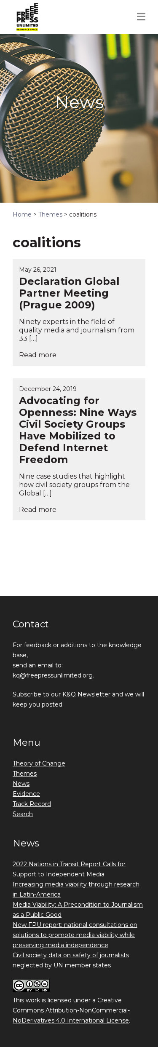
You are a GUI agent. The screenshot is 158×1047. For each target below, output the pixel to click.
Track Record (32, 804)
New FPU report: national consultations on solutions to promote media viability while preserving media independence (75, 935)
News (21, 783)
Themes (25, 773)
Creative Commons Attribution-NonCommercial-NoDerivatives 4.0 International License (71, 1010)
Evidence (26, 794)
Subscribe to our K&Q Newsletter (61, 694)
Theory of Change (39, 763)
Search (23, 814)
